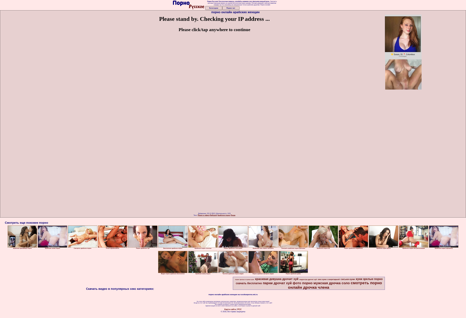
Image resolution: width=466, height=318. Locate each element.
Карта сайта (230, 309)
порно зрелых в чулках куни (244, 279)
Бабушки (213, 215)
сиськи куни (348, 279)
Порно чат (230, 8)
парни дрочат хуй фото (282, 283)
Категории (213, 8)
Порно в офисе (204, 215)
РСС (239, 309)
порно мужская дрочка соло (326, 283)
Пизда (233, 215)
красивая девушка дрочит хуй (276, 279)
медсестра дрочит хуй (308, 279)
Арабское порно (223, 215)
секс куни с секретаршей (329, 279)
